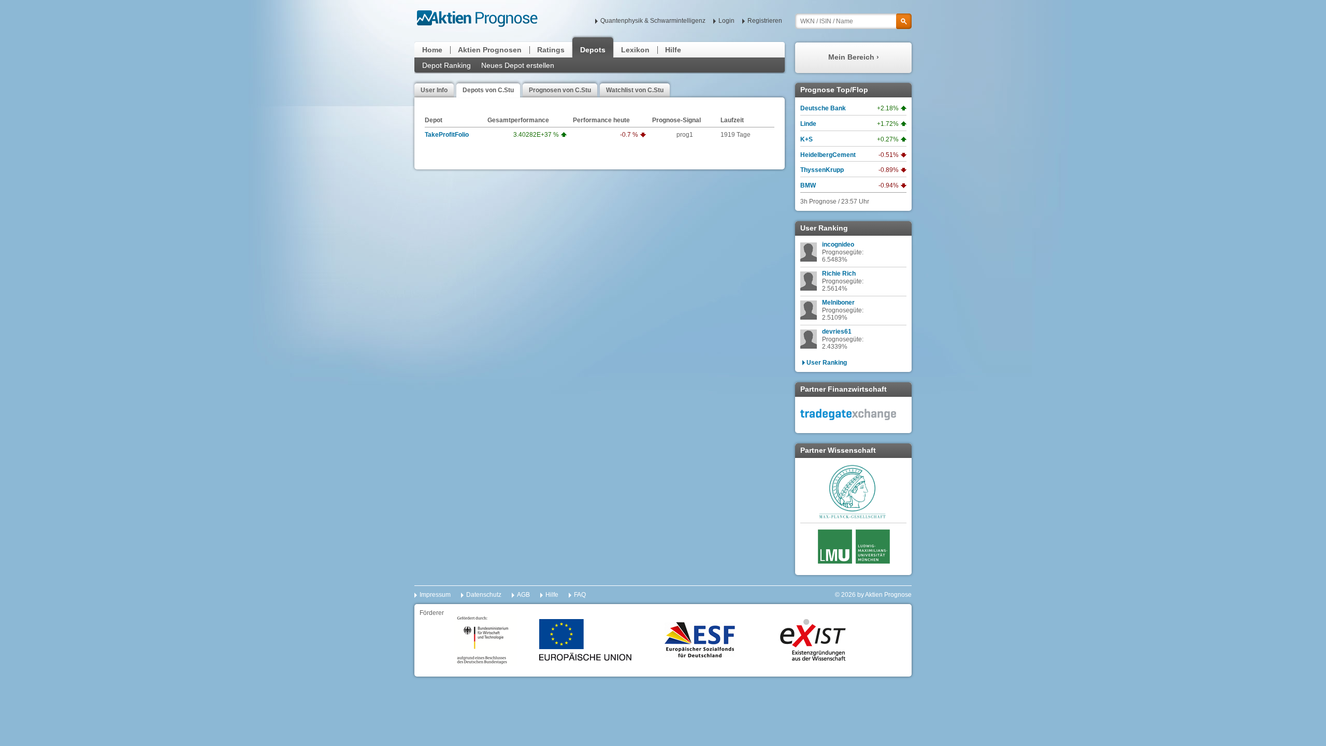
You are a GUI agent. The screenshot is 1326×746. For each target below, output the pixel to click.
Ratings (551, 49)
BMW (808, 185)
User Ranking (826, 362)
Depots (593, 49)
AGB (523, 594)
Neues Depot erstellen (517, 65)
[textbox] (853, 21)
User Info (434, 90)
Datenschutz (483, 594)
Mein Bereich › (853, 57)
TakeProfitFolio (447, 134)
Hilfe (673, 49)
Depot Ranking (446, 65)
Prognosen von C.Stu (560, 90)
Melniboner (838, 302)
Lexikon (635, 49)
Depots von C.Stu (488, 90)
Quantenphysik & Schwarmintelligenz (652, 20)
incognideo (838, 244)
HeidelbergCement (828, 155)
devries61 (837, 331)
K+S (806, 139)
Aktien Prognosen (490, 49)
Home (432, 49)
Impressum (435, 594)
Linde (808, 123)
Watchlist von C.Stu (635, 90)
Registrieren (764, 20)
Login (726, 20)
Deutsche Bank (823, 108)
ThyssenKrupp (822, 170)
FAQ (580, 594)
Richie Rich (839, 273)
